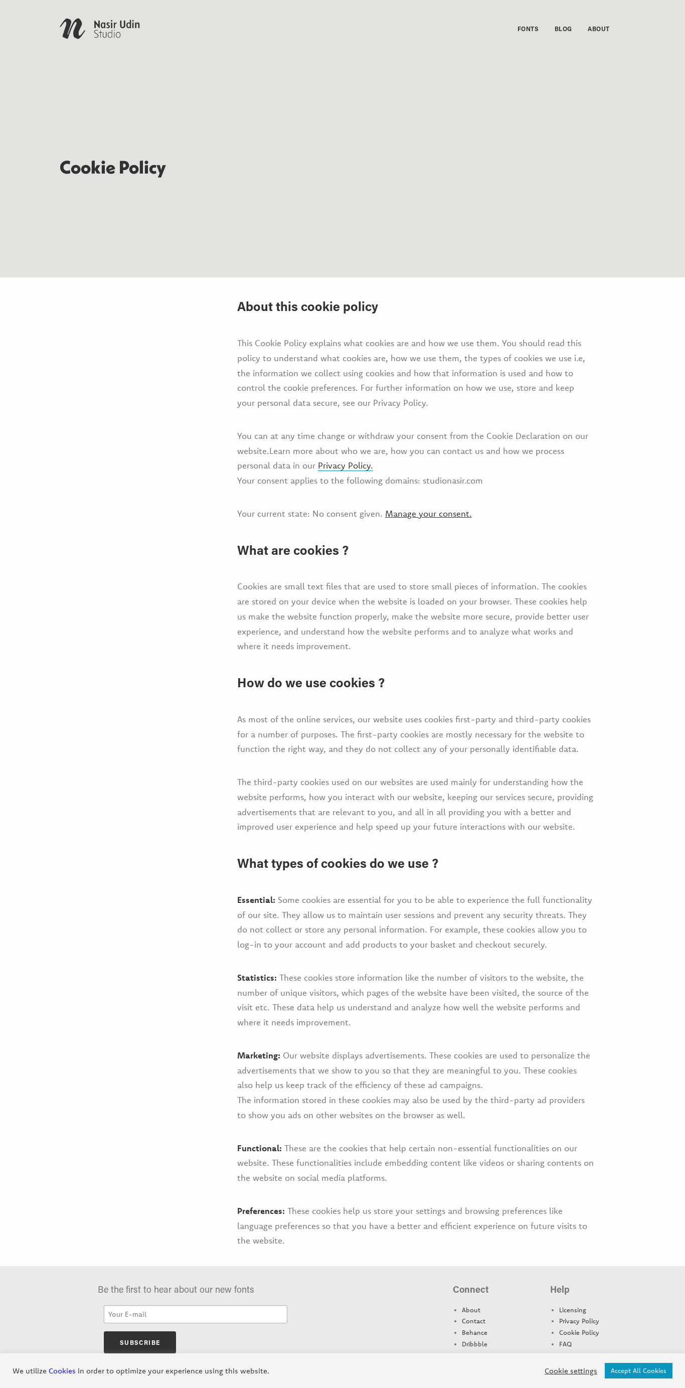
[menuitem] (528, 28)
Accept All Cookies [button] (638, 1370)
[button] (620, 28)
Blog (563, 29)
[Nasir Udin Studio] (100, 29)
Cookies (62, 1370)
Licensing (572, 1310)
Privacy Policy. (345, 465)
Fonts (528, 29)
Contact (473, 1321)
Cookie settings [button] (571, 1370)
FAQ (565, 1344)
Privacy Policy (579, 1321)
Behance (474, 1332)
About (599, 29)
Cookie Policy (579, 1332)
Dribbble (474, 1344)
